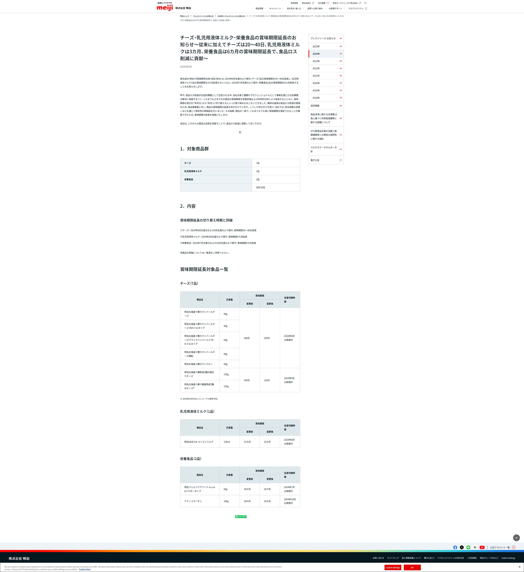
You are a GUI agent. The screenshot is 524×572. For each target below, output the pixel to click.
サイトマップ (393, 557)
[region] (262, 567)
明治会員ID (306, 3)
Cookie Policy (85, 569)
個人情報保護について (411, 557)
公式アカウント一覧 (500, 547)
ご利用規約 (472, 557)
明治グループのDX (488, 557)
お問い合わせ (378, 557)
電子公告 (428, 557)
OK (412, 567)
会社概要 (321, 3)
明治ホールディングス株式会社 (345, 3)
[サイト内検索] (365, 3)
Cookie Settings (508, 557)
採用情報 (294, 3)
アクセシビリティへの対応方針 (450, 557)
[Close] (520, 567)
